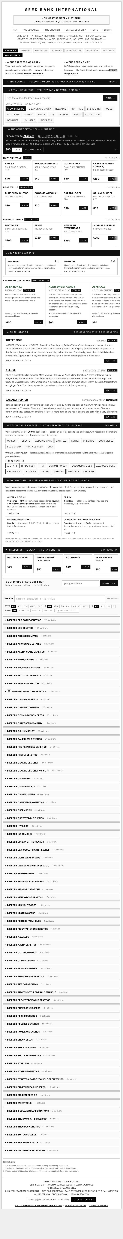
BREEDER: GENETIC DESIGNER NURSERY (38, 771)
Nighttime (77, 108)
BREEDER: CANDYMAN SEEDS (38, 700)
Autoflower (92, 114)
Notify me (108, 583)
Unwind (28, 114)
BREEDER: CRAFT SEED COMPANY (38, 724)
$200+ (85, 606)
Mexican (59, 471)
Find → (110, 98)
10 (109, 606)
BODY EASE (24, 610)
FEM (26, 606)
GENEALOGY (41, 50)
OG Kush (12, 440)
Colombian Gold (82, 465)
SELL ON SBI (108, 50)
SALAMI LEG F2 (72, 193)
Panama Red (14, 471)
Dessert (63, 114)
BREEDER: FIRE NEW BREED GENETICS (39, 748)
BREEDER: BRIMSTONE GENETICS (60, 692)
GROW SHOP (92, 50)
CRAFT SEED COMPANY (16, 229)
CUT (40, 606)
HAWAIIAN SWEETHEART (72, 227)
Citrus (77, 114)
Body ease (13, 114)
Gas (52, 114)
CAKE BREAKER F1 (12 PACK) (103, 165)
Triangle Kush (34, 446)
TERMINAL (25, 50)
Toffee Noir (14, 340)
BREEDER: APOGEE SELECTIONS (34, 668)
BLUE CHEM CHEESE (16, 193)
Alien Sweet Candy (62, 286)
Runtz (75, 440)
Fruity (41, 114)
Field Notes (15, 456)
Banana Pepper (17, 399)
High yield (29, 120)
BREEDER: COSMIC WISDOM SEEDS (39, 716)
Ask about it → (33, 149)
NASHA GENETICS (13, 290)
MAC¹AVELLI (12, 225)
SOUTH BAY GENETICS (51, 135)
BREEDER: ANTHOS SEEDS (30, 660)
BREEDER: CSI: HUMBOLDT (42, 732)
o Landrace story (40, 108)
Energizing (93, 108)
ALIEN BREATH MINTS (104, 559)
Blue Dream (14, 446)
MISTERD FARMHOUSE (59, 290)
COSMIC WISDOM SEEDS (93, 400)
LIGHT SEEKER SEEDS (103, 170)
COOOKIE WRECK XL (46, 193)
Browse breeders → (34, 73)
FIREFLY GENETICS (49, 550)
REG (19, 606)
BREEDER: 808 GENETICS (30, 629)
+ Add (17, 149)
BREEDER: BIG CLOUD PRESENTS (28, 676)
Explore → (111, 425)
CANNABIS (10, 50)
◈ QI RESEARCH (13, 55)
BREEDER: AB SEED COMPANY (29, 637)
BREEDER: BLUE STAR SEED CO (44, 684)
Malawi (45, 471)
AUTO (32, 606)
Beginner (12, 120)
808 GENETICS (41, 229)
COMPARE (57, 50)
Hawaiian (31, 471)
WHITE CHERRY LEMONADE (46, 559)
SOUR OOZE (73, 557)
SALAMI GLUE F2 (102, 193)
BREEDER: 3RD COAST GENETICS (30, 621)
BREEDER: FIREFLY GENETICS (33, 756)
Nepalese (73, 471)
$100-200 (75, 606)
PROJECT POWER (17, 557)
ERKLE (38, 225)
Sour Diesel (106, 440)
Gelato (26, 440)
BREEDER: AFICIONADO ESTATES (29, 644)
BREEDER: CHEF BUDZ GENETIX (30, 708)
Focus (108, 108)
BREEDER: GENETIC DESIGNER (29, 763)
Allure (11, 370)
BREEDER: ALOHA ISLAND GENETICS (48, 652)
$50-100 (65, 606)
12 (113, 606)
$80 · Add (111, 361)
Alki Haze (28, 135)
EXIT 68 (9, 163)
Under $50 (45, 120)
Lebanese (88, 471)
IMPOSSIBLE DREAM (46, 163)
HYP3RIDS (101, 340)
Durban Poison (58, 465)
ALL (13, 606)
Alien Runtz (13, 286)
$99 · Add (111, 390)
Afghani (12, 465)
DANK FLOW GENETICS (16, 167)
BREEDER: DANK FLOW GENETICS (31, 740)
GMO (50, 446)
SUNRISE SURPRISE (104, 225)
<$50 (56, 606)
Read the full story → (18, 360)
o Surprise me (15, 108)
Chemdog (88, 440)
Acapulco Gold (105, 465)
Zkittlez (61, 440)
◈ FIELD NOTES (73, 50)
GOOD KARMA (72, 163)
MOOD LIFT (36, 610)
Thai (42, 465)
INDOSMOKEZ (11, 196)
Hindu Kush (28, 465)
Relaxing (60, 108)
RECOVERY (49, 610)
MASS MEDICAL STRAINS (94, 370)
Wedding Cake (43, 440)
